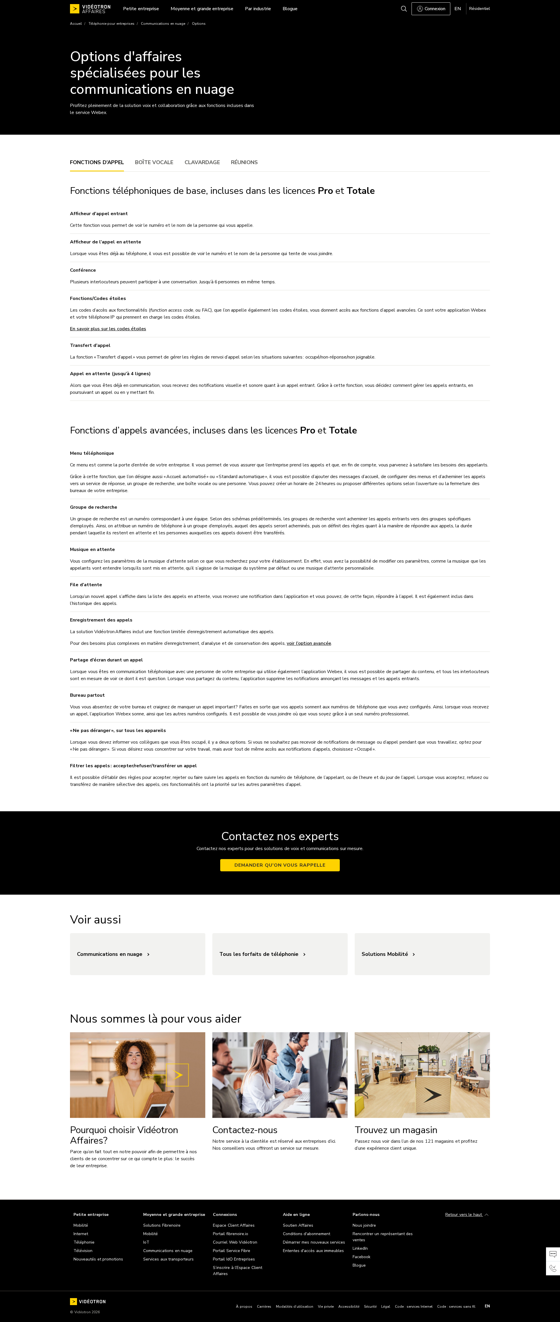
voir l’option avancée (309, 643)
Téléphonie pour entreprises (111, 23)
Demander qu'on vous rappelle (280, 865)
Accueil (76, 23)
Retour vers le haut (464, 1214)
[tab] (97, 162)
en (487, 1306)
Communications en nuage (163, 23)
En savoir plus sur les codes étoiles (108, 329)
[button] (553, 1254)
